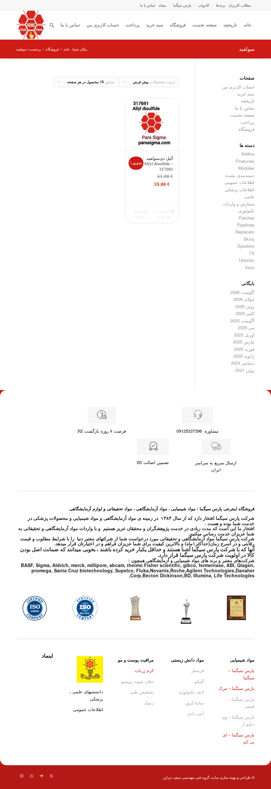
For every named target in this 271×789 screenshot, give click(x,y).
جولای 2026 (243, 299)
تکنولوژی (246, 210)
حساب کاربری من (103, 24)
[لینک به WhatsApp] (31, 775)
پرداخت (132, 24)
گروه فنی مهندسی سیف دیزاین (186, 777)
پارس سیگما (182, 5)
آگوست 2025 (242, 320)
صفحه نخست (204, 24)
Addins (247, 154)
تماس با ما (147, 5)
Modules (246, 168)
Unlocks (246, 260)
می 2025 (246, 327)
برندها (220, 5)
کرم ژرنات (144, 670)
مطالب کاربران (240, 5)
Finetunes (245, 161)
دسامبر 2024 (242, 363)
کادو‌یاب (203, 5)
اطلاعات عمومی (239, 182)
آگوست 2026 (242, 292)
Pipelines (245, 225)
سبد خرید (154, 24)
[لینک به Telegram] (41, 775)
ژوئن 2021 (244, 370)
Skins (249, 239)
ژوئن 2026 (244, 306)
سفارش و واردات (238, 203)
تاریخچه (230, 24)
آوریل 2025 (244, 335)
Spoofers (245, 246)
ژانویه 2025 (243, 356)
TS (251, 253)
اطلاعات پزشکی (239, 189)
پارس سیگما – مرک (236, 688)
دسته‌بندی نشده (240, 175)
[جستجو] (51, 24)
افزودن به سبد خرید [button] (163, 214)
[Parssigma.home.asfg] (31, 24)
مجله (162, 5)
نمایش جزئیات (140, 214)
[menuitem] (239, 5)
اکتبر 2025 (245, 313)
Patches (246, 218)
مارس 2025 (243, 342)
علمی (249, 196)
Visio (249, 267)
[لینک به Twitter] (51, 775)
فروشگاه (178, 24)
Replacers (244, 232)
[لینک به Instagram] (21, 775)
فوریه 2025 (244, 349)
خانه (247, 24)
